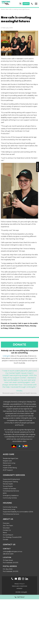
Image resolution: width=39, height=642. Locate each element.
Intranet (19, 588)
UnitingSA (6, 356)
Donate (26, 3)
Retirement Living (9, 463)
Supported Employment (11, 479)
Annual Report (8, 535)
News (5, 532)
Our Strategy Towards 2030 (12, 537)
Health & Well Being (10, 468)
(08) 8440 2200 (8, 554)
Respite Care (7, 461)
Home (3, 9)
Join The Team (8, 525)
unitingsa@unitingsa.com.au (12, 551)
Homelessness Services (11, 491)
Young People (8, 486)
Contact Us (7, 530)
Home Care (7, 465)
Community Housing (10, 507)
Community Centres (10, 498)
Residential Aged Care (10, 458)
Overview (6, 523)
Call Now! (20, 597)
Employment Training (10, 481)
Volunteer (6, 528)
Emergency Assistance (11, 495)
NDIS (5, 493)
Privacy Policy (20, 583)
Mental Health (8, 484)
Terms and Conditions (19, 586)
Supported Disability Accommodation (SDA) (18, 512)
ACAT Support (8, 470)
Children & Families (9, 488)
